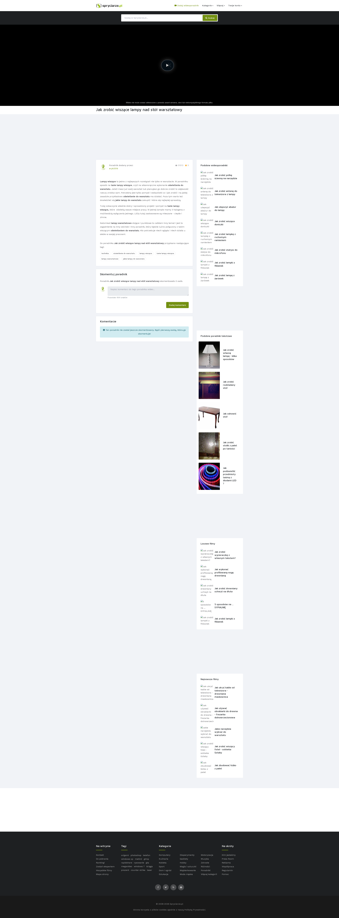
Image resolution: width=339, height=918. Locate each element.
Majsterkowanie (188, 870)
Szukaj (211, 18)
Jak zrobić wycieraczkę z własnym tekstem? (225, 554)
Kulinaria (163, 859)
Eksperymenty (187, 855)
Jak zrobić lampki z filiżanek (225, 264)
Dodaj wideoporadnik (188, 5)
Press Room (228, 859)
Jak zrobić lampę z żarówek (225, 277)
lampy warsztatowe (109, 259)
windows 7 (139, 866)
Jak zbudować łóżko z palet (225, 767)
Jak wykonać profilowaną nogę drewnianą (224, 572)
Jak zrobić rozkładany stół (229, 384)
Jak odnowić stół (229, 415)
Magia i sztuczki (188, 866)
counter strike (138, 870)
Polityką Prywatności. (195, 909)
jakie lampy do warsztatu (134, 259)
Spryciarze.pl (176, 904)
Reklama (226, 862)
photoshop (136, 855)
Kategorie (207, 5)
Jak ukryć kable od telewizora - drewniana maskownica (225, 692)
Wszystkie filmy (104, 870)
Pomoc (225, 874)
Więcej (220, 5)
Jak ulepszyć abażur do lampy (225, 208)
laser (149, 870)
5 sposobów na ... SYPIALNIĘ (224, 606)
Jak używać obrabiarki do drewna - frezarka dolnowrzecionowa (226, 713)
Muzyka (205, 859)
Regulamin (227, 870)
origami (125, 855)
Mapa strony (102, 874)
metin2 (138, 859)
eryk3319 (113, 168)
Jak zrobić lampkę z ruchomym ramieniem (225, 237)
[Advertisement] (169, 136)
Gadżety (184, 859)
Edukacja (163, 874)
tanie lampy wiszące (165, 253)
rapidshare (126, 862)
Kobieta (162, 862)
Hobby (183, 862)
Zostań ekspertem (105, 866)
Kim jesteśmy (229, 855)
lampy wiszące (146, 253)
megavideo (126, 866)
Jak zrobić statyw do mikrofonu (226, 251)
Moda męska (186, 874)
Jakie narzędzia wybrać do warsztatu (223, 731)
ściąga (149, 866)
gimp (146, 859)
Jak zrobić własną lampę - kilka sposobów (230, 354)
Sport (161, 866)
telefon (146, 855)
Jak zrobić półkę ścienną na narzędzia (226, 177)
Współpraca (228, 866)
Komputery (164, 855)
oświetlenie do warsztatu (124, 253)
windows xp (127, 859)
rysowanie (139, 862)
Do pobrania (102, 859)
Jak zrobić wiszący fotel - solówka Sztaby (225, 749)
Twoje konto (234, 5)
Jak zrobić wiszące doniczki (225, 223)
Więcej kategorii (209, 874)
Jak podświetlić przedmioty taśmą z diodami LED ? (229, 476)
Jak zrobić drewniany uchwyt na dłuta (226, 590)
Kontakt (100, 855)
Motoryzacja (207, 855)
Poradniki (205, 870)
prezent (125, 870)
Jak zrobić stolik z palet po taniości (230, 445)
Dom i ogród (165, 870)
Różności (205, 866)
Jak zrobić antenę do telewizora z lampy (226, 192)
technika (105, 253)
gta (147, 862)
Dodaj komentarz (177, 305)
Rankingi (100, 862)
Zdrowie (205, 862)
